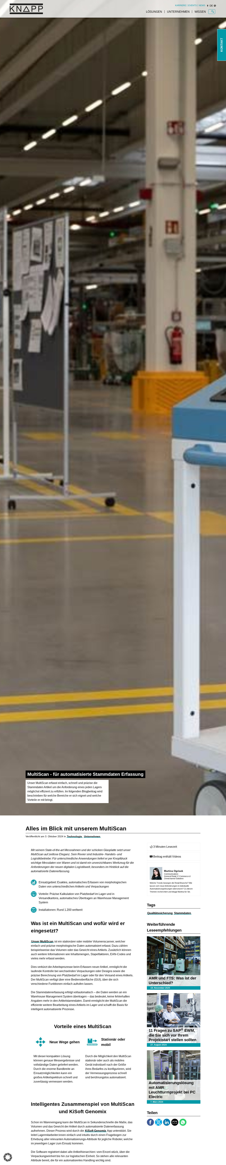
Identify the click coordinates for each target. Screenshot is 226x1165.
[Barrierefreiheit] (207, 5)
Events (192, 5)
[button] (8, 1157)
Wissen (200, 11)
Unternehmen (178, 11)
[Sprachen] (214, 5)
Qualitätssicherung (160, 913)
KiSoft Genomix (95, 1130)
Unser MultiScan (42, 941)
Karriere (180, 5)
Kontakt (221, 45)
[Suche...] (212, 12)
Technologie (74, 836)
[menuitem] (180, 5)
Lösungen (154, 11)
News (202, 5)
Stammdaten (182, 913)
